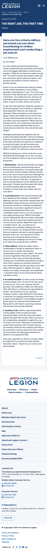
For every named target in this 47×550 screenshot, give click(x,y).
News (25, 12)
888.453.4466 (10, 483)
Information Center (14, 12)
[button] (39, 6)
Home (3, 12)
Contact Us (9, 486)
